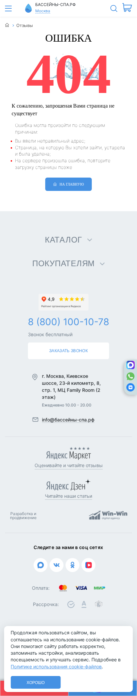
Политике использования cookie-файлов (56, 666)
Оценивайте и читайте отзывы (69, 465)
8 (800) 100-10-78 (68, 322)
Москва (42, 10)
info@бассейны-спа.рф (68, 419)
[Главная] (7, 25)
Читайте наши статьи (68, 496)
